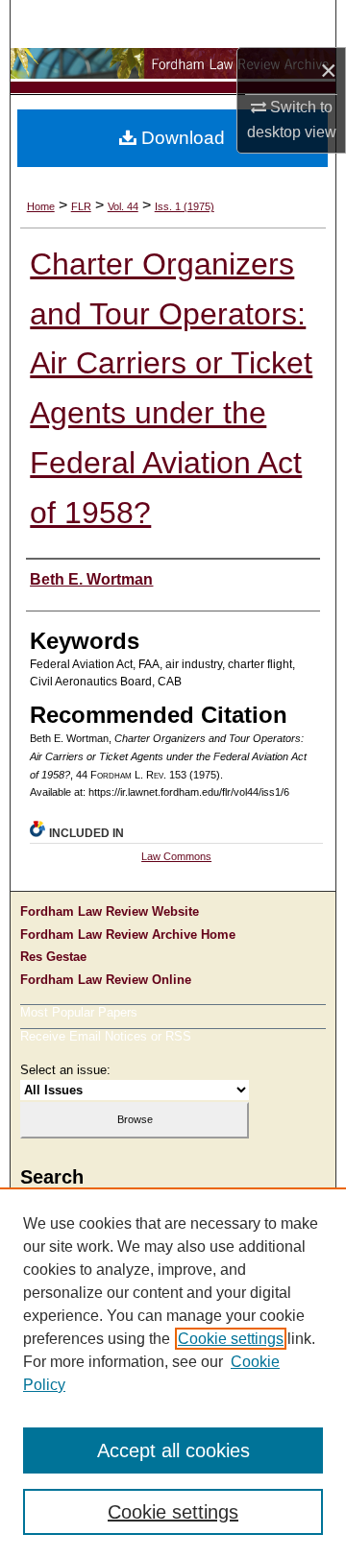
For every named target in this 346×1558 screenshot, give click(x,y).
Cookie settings (231, 1338)
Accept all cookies (173, 1450)
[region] (173, 1372)
